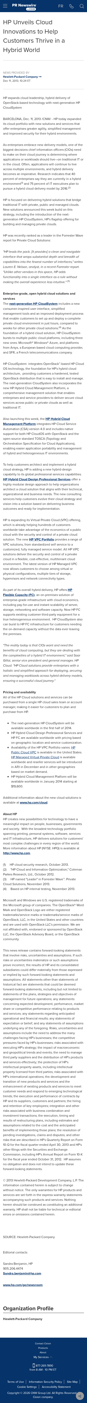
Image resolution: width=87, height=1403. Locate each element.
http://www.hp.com (16, 853)
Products (43, 1348)
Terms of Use (15, 1382)
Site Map (72, 1382)
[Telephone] (71, 6)
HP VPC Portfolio (41, 539)
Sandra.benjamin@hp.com (22, 1273)
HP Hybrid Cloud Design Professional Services (37, 479)
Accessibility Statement (56, 1387)
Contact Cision (43, 1343)
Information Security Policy (45, 1382)
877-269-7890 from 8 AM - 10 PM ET (43, 1368)
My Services (42, 1357)
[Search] (82, 6)
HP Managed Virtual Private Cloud (35, 757)
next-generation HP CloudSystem (33, 303)
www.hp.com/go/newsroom (23, 1285)
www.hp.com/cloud (33, 802)
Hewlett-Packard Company (22, 1319)
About (43, 1352)
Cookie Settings (27, 1387)
